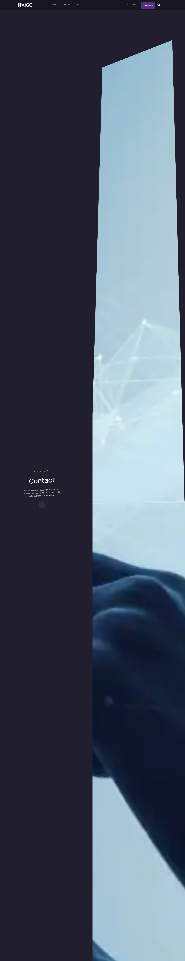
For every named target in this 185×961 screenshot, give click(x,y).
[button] (67, 5)
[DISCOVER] (41, 504)
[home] (25, 5)
